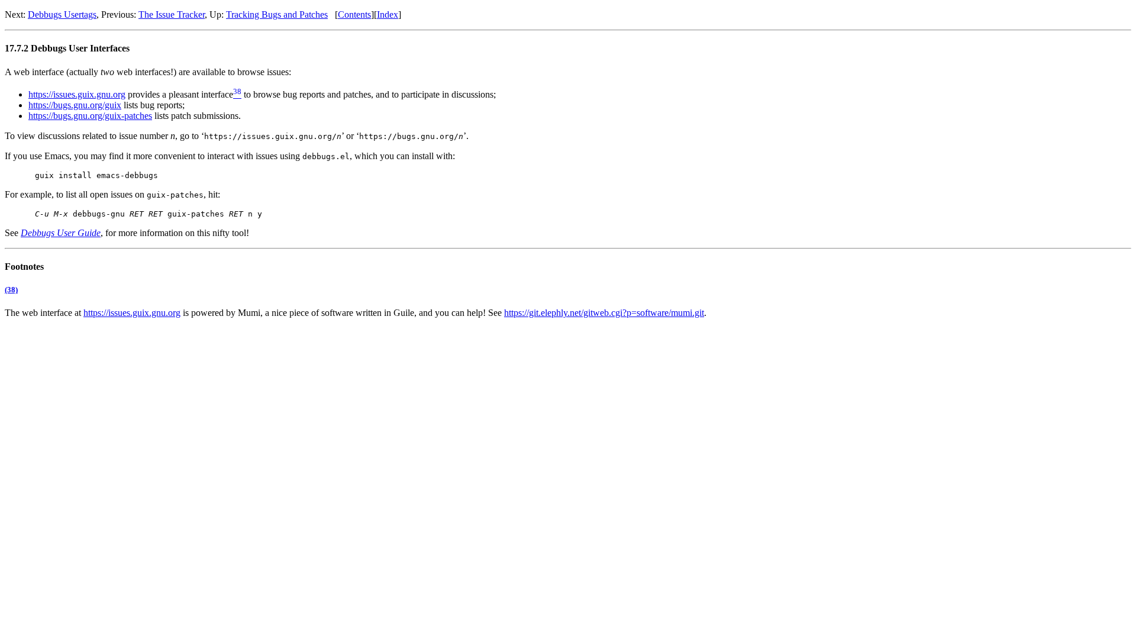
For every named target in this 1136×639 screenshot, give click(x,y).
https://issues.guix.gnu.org (76, 94)
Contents (354, 14)
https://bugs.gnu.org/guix (74, 105)
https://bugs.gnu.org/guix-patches (90, 116)
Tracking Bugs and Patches (277, 14)
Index (387, 14)
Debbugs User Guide (61, 233)
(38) (11, 289)
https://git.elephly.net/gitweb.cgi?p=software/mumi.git (604, 313)
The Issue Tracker (171, 14)
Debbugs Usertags (62, 14)
